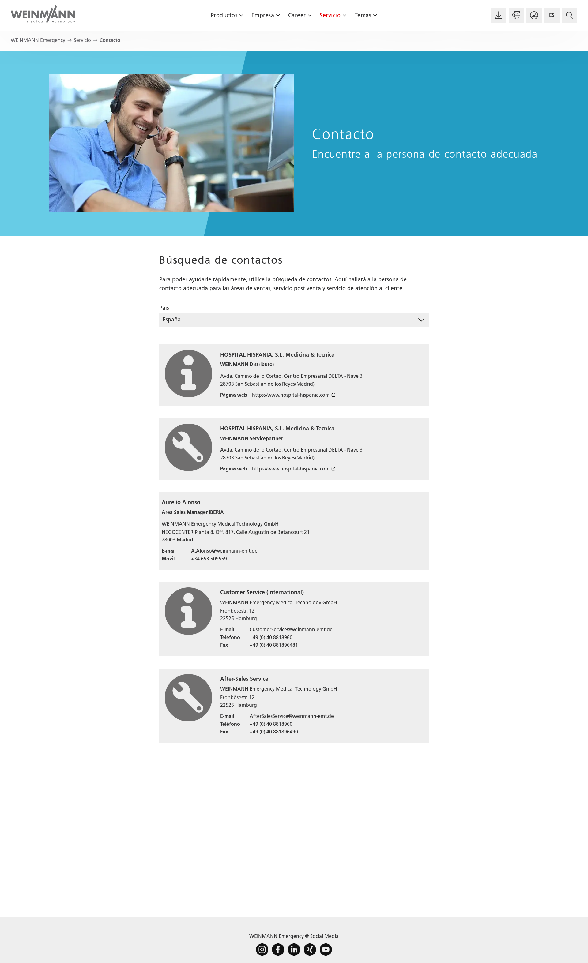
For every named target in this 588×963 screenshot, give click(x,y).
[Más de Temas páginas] (375, 15)
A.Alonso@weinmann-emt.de (224, 551)
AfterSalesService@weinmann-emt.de (292, 716)
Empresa (262, 15)
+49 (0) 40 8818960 (271, 637)
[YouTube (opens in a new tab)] (326, 949)
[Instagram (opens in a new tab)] (262, 949)
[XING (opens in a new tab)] (310, 949)
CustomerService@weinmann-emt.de (291, 629)
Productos (224, 15)
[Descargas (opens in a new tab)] (498, 15)
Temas (363, 15)
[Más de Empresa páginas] (278, 15)
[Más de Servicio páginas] (344, 15)
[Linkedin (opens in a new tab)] (294, 949)
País (164, 308)
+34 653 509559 (209, 559)
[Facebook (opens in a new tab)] (278, 949)
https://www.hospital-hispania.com (291, 395)
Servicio (330, 15)
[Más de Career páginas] (310, 15)
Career (297, 15)
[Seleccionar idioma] (552, 15)
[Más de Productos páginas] (241, 15)
